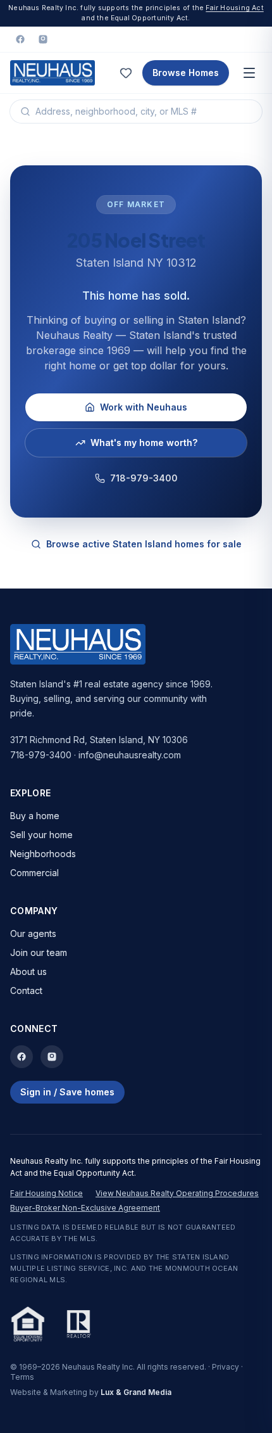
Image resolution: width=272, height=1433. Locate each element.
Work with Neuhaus (143, 407)
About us (28, 971)
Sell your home (41, 834)
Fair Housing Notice (46, 1193)
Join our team (38, 952)
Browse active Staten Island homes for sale (144, 543)
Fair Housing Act (234, 8)
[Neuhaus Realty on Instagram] (43, 39)
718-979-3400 (144, 478)
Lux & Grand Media (136, 1392)
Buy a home (34, 815)
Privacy (225, 1367)
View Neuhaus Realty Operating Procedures (177, 1193)
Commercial (34, 872)
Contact (26, 990)
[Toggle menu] (249, 73)
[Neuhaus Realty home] (52, 73)
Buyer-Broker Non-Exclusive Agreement (85, 1208)
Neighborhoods (43, 853)
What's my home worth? (143, 442)
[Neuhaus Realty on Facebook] (20, 39)
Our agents (33, 933)
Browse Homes (185, 72)
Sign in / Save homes (67, 1091)
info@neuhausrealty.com (129, 754)
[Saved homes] (125, 72)
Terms (22, 1377)
